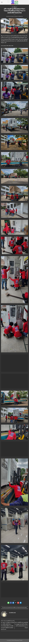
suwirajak (20, 16)
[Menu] (2, 2)
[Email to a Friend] (16, 603)
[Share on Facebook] (11, 603)
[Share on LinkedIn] (20, 603)
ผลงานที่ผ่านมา (14, 607)
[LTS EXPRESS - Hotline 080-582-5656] (14, 2)
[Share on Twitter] (13, 603)
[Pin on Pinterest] (18, 603)
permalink (25, 607)
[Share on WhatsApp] (8, 603)
